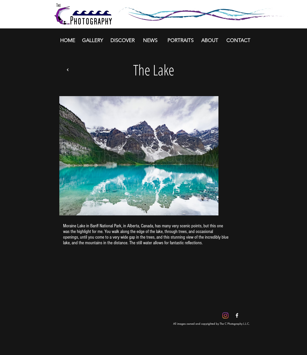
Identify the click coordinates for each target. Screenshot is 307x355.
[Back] (67, 70)
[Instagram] (225, 315)
